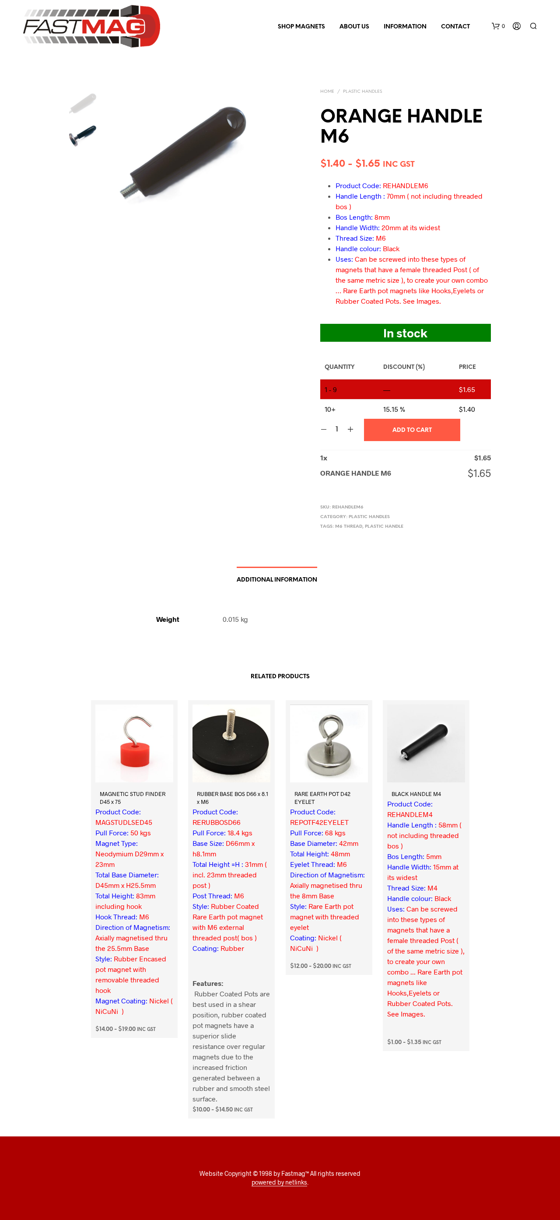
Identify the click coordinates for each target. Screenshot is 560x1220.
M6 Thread (348, 526)
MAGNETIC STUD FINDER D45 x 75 (132, 797)
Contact (455, 27)
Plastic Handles (362, 91)
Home (327, 91)
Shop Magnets (301, 27)
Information (405, 27)
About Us (354, 27)
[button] (498, 26)
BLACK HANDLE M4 (416, 793)
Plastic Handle (384, 526)
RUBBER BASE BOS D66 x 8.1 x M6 (232, 797)
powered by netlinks (279, 1182)
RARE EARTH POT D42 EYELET (322, 797)
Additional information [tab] (277, 580)
